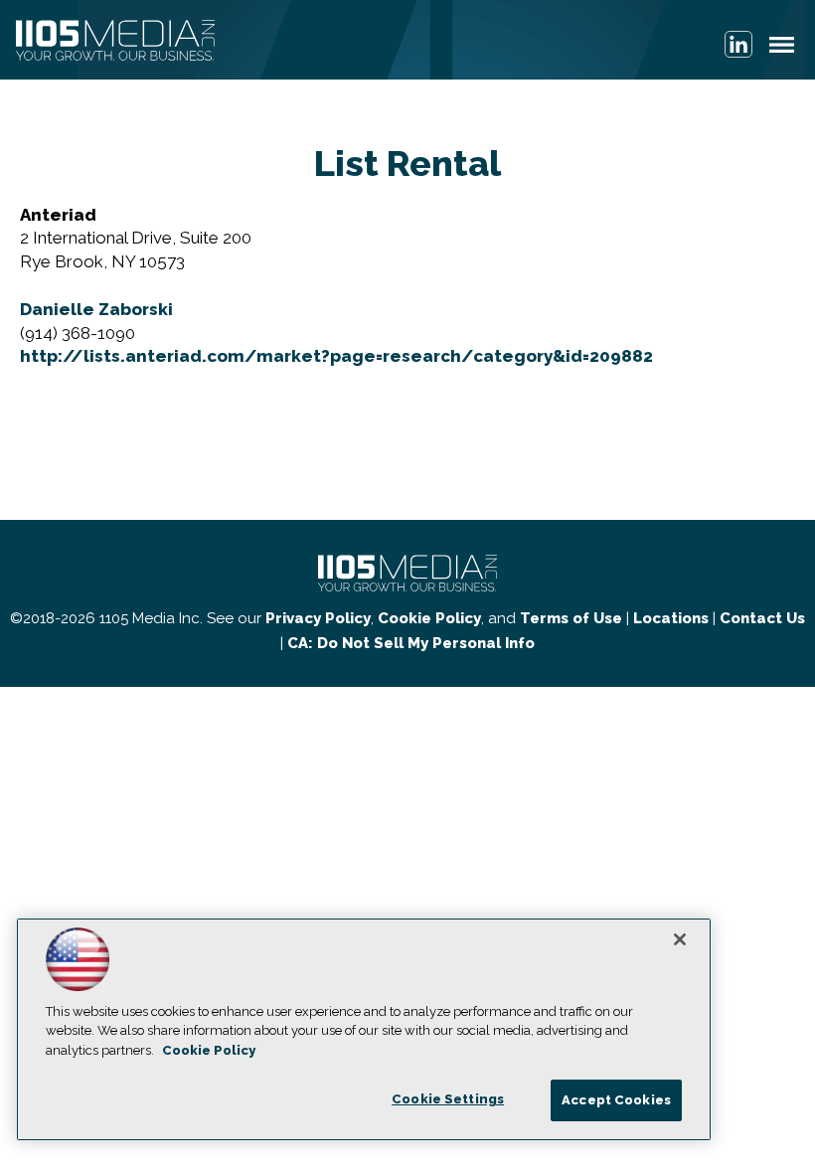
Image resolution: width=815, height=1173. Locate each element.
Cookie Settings (448, 1098)
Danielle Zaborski (96, 309)
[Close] (680, 939)
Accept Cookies (616, 1099)
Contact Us (762, 618)
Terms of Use (571, 618)
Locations (671, 618)
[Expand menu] (781, 49)
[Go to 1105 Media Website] (115, 42)
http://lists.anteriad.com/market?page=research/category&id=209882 (336, 356)
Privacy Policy (318, 618)
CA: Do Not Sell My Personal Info (411, 643)
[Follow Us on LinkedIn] (738, 44)
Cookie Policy (429, 618)
